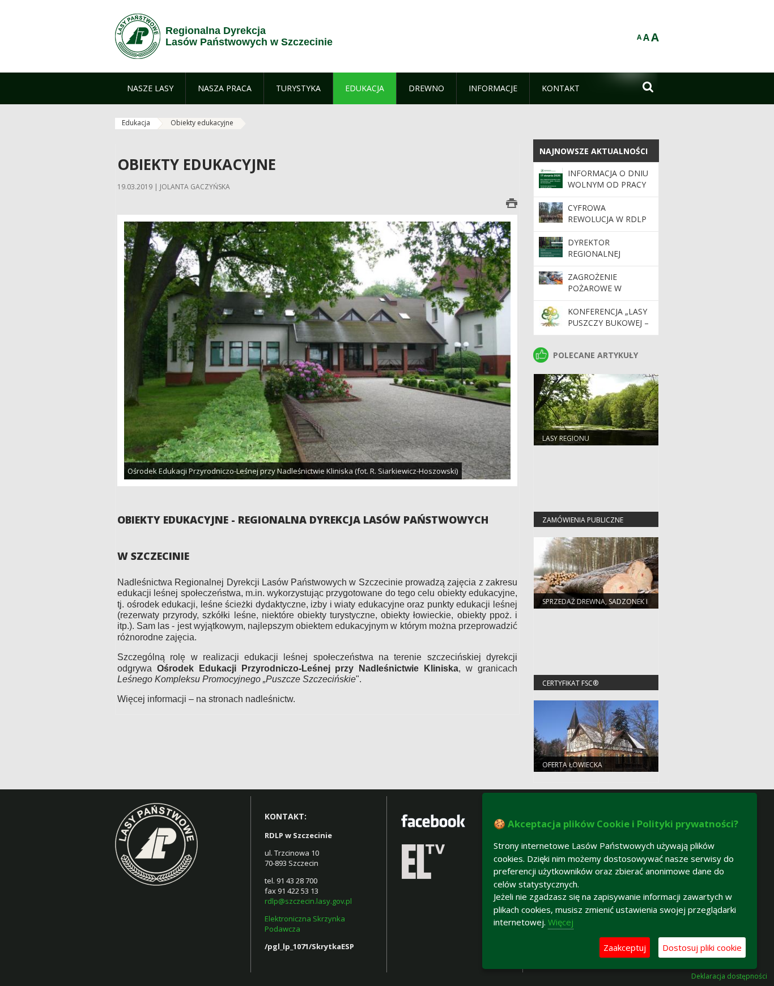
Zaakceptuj (624, 947)
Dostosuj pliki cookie (702, 947)
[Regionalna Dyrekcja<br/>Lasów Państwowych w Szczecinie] (137, 36)
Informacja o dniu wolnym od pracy (608, 179)
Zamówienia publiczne (582, 520)
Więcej (560, 922)
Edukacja (136, 123)
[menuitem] (150, 88)
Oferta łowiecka (572, 765)
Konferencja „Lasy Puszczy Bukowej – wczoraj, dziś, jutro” (608, 328)
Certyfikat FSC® (570, 683)
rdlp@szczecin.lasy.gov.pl (308, 901)
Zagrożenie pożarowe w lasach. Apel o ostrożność (599, 294)
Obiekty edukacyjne (202, 123)
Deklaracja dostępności (729, 976)
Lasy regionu (565, 438)
